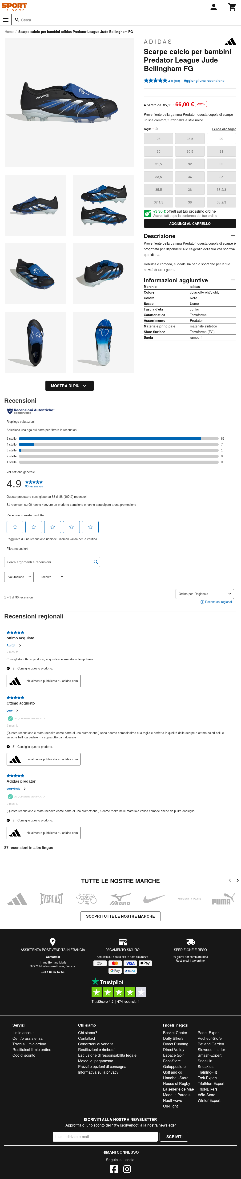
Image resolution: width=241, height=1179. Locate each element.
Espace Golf (173, 1055)
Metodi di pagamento (95, 1060)
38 (190, 202)
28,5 (190, 138)
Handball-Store (176, 1077)
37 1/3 (158, 202)
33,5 (158, 176)
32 (190, 164)
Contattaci (53, 957)
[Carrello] (232, 7)
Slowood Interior (211, 1049)
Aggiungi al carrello (190, 223)
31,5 (158, 164)
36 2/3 (221, 189)
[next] (237, 881)
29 (221, 138)
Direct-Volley (173, 1049)
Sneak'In (205, 1060)
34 (190, 176)
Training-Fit (207, 1072)
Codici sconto (23, 1055)
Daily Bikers (173, 1038)
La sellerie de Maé (178, 1089)
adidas (158, 41)
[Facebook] (114, 1169)
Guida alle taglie (224, 129)
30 (159, 151)
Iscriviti (173, 1136)
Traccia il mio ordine (29, 1044)
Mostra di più (65, 385)
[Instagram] (127, 1169)
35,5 (158, 189)
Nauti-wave (172, 1100)
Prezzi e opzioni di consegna (102, 1066)
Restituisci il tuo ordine (190, 960)
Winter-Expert (209, 1100)
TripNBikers (207, 1089)
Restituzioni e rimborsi (96, 1049)
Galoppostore (174, 1066)
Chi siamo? (87, 1032)
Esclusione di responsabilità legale (107, 1055)
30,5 (190, 151)
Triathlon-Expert (211, 1083)
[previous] (229, 881)
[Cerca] (17, 19)
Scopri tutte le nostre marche (120, 916)
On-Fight (170, 1106)
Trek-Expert (207, 1077)
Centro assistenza (27, 1038)
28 (159, 138)
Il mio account (24, 1032)
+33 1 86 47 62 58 (52, 972)
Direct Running (175, 1044)
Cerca (26, 20)
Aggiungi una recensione (204, 80)
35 (221, 176)
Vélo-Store (206, 1094)
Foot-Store (172, 1060)
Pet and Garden (211, 1044)
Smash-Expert (209, 1055)
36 (190, 189)
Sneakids (205, 1066)
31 (221, 151)
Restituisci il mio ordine (31, 1049)
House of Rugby (176, 1083)
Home (9, 31)
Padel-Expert (209, 1032)
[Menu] (5, 20)
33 (221, 164)
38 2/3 (221, 202)
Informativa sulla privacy (98, 1072)
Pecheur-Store (210, 1038)
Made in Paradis (176, 1094)
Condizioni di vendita (95, 1044)
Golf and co (172, 1072)
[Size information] (156, 129)
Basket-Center (175, 1032)
